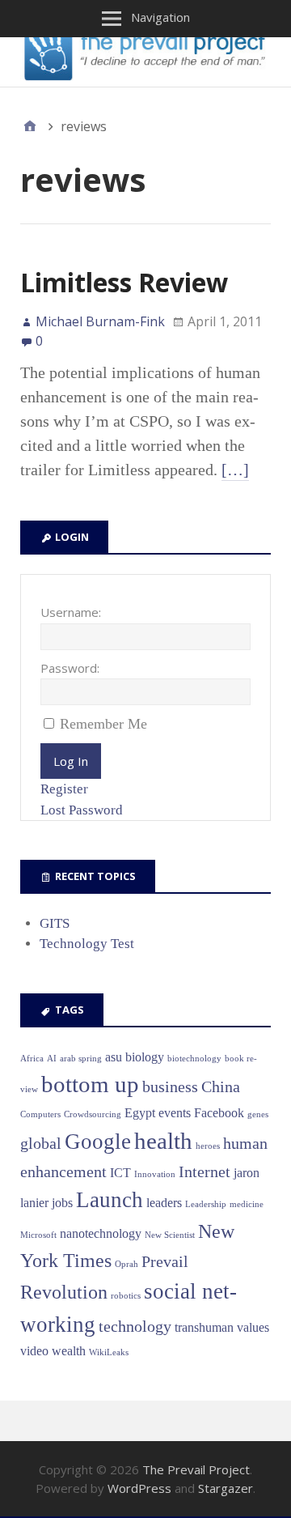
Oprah (126, 1264)
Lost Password (81, 810)
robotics (126, 1295)
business (170, 1086)
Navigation (160, 17)
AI (52, 1058)
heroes (208, 1146)
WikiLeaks (109, 1352)
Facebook (219, 1113)
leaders (164, 1203)
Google (98, 1141)
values (253, 1327)
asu (113, 1057)
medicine (247, 1204)
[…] (235, 469)
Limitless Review (124, 282)
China (220, 1086)
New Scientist (170, 1235)
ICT (120, 1173)
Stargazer (225, 1488)
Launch (109, 1200)
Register (64, 789)
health (163, 1141)
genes (257, 1114)
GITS (55, 923)
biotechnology (194, 1058)
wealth (69, 1351)
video (34, 1351)
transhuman (204, 1327)
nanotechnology (100, 1233)
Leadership (205, 1204)
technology (135, 1326)
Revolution (64, 1292)
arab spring (81, 1058)
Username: (70, 612)
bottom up (90, 1084)
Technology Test (87, 943)
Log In (70, 761)
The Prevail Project (196, 1469)
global (40, 1143)
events (174, 1113)
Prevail (164, 1261)
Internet (204, 1171)
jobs (62, 1203)
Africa (32, 1058)
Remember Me (103, 724)
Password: (69, 668)
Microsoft (38, 1235)
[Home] (30, 126)
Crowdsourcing (92, 1114)
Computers (40, 1114)
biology (144, 1057)
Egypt (139, 1113)
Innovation (154, 1174)
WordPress (139, 1488)
